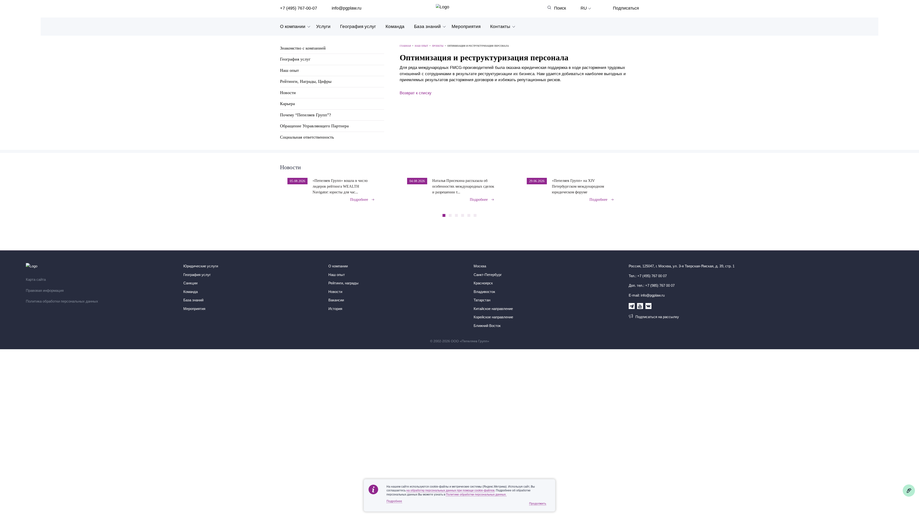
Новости (288, 92)
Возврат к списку (415, 93)
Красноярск (483, 283)
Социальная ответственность (307, 137)
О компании (292, 26)
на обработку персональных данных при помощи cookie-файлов (450, 490)
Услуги (323, 26)
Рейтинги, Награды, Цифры (305, 81)
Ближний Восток (487, 326)
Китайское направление (493, 309)
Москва (480, 266)
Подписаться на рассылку (657, 317)
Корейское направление (493, 317)
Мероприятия (466, 26)
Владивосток (484, 292)
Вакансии (336, 300)
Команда (395, 26)
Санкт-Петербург (488, 275)
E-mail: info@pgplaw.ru (647, 295)
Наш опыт (289, 70)
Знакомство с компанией (303, 48)
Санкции (190, 283)
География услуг (358, 26)
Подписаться (626, 8)
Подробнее (359, 199)
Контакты (500, 26)
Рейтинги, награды (343, 283)
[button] (637, 186)
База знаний (427, 26)
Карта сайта (36, 279)
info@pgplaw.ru (346, 8)
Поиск (560, 8)
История (335, 309)
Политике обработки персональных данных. (476, 494)
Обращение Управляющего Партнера (314, 126)
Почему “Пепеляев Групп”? (305, 114)
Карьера (287, 103)
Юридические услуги (200, 266)
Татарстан (482, 300)
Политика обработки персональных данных (62, 301)
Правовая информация (45, 290)
